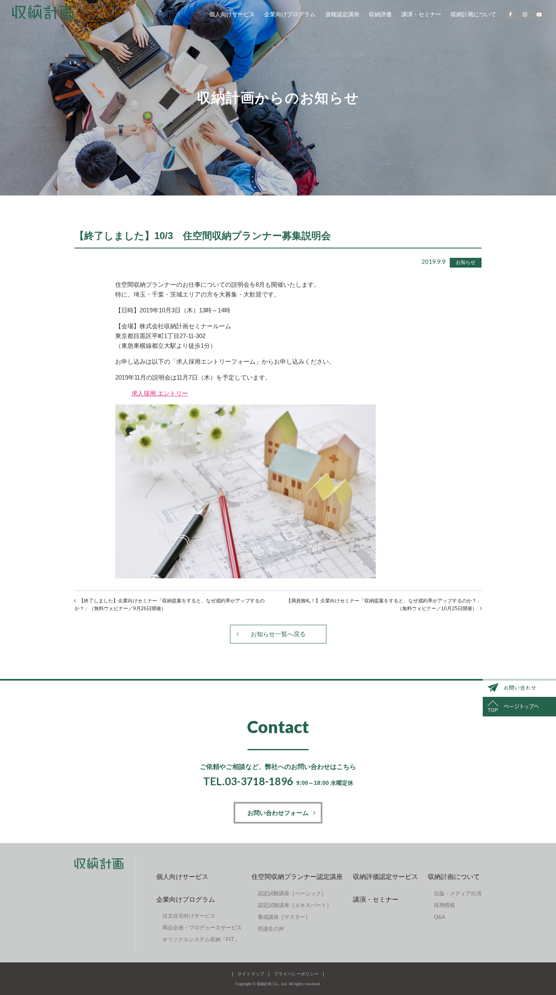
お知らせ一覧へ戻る (278, 633)
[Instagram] (525, 15)
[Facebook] (510, 15)
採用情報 (444, 905)
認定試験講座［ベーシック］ (292, 893)
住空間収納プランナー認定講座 (297, 876)
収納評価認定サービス (385, 876)
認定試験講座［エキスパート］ (295, 905)
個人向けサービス (232, 14)
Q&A (439, 917)
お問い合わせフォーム (278, 812)
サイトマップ (250, 973)
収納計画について (473, 14)
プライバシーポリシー (296, 973)
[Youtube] (539, 15)
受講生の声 (271, 929)
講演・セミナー (421, 14)
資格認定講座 (342, 14)
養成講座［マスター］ (284, 917)
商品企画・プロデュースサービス (202, 928)
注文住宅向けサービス (188, 916)
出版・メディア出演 (458, 893)
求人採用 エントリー (159, 393)
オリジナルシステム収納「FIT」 (200, 939)
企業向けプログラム (289, 14)
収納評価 (380, 14)
